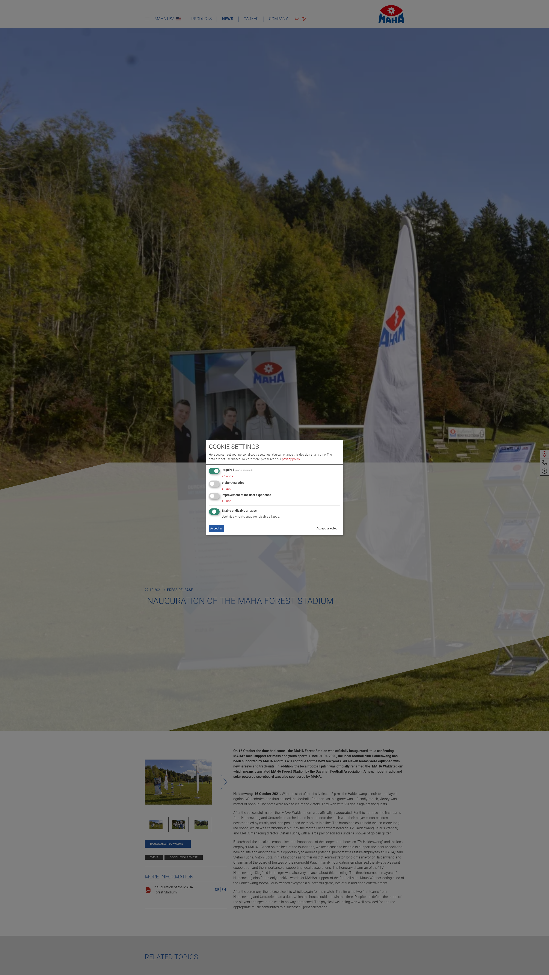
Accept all (216, 528)
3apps (227, 476)
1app (226, 488)
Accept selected (327, 528)
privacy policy (291, 459)
